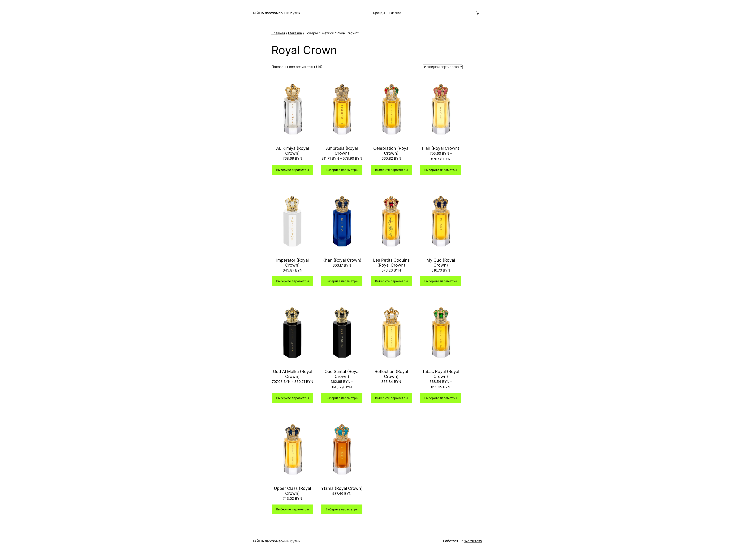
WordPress (473, 541)
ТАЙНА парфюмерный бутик (276, 13)
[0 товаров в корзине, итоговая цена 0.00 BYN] (478, 13)
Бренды (379, 13)
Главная (395, 13)
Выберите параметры (292, 170)
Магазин (295, 33)
